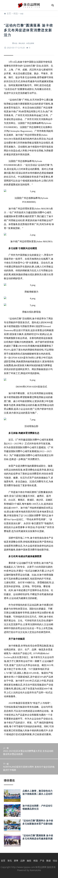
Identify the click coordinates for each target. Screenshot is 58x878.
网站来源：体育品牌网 (26, 43)
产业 (42, 860)
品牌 (22, 860)
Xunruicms (35, 870)
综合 (55, 860)
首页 (9, 13)
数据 (48, 860)
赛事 (16, 860)
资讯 (9, 860)
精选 (15, 13)
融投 (29, 860)
